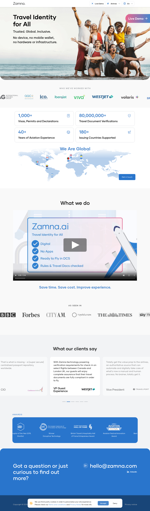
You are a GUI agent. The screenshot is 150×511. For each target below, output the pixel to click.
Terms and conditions (57, 505)
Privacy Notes (76, 505)
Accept (103, 503)
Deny (115, 503)
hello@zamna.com (113, 466)
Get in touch (127, 177)
